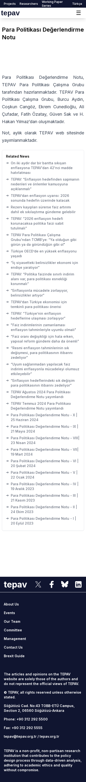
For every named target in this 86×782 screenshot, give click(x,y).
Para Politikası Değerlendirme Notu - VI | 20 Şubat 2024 (42, 463)
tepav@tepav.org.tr (20, 736)
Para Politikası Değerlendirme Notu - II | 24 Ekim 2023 (41, 509)
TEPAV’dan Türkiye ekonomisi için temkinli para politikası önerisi (36, 304)
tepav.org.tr (49, 736)
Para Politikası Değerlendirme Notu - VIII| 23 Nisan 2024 (42, 440)
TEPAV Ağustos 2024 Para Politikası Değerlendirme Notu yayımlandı (38, 394)
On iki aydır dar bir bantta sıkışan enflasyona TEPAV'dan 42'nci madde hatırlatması (39, 168)
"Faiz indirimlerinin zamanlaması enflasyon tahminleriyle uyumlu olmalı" (41, 327)
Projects (10, 4)
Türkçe (77, 4)
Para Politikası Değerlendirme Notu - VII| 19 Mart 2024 (42, 451)
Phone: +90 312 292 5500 (26, 719)
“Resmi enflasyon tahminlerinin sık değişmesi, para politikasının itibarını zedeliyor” (39, 353)
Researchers (29, 4)
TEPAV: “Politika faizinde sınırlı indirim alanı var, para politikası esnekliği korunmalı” (40, 279)
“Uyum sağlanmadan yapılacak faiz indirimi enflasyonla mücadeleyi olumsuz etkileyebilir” (42, 369)
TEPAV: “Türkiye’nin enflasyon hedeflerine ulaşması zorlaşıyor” (35, 315)
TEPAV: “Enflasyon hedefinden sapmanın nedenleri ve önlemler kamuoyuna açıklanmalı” (42, 184)
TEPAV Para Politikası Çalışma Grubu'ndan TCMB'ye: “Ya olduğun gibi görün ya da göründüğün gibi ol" (41, 239)
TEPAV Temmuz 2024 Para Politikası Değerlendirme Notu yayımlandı (38, 405)
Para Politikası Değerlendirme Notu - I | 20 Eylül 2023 (41, 520)
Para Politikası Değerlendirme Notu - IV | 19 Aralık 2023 (42, 486)
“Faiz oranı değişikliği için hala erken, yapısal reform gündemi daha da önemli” (42, 338)
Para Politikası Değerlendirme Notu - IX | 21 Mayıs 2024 (42, 428)
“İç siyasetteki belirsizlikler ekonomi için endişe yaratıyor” (42, 264)
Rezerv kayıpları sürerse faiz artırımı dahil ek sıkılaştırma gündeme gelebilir (40, 209)
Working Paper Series (52, 3)
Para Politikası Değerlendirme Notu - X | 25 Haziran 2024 (41, 417)
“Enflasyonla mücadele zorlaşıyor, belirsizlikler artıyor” (37, 292)
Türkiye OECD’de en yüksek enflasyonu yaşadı (41, 253)
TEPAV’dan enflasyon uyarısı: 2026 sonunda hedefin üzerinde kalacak (38, 197)
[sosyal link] (38, 584)
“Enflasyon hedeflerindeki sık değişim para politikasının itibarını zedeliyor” (40, 382)
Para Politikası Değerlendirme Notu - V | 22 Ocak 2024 (41, 474)
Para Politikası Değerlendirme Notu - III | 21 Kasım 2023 (42, 497)
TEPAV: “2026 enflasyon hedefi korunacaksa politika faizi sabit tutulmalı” (35, 223)
